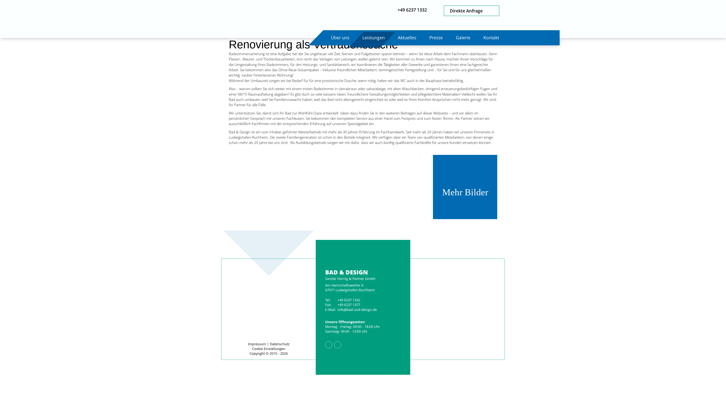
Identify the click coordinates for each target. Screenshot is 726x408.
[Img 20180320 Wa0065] (329, 187)
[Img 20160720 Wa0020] (261, 187)
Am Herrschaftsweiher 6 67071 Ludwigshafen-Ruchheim (350, 287)
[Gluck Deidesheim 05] (397, 187)
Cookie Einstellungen (268, 348)
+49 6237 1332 (348, 300)
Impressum (257, 344)
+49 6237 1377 (348, 304)
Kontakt (491, 38)
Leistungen (373, 38)
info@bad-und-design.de (357, 309)
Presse (436, 38)
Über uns (340, 38)
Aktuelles (407, 38)
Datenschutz (279, 344)
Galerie (463, 38)
